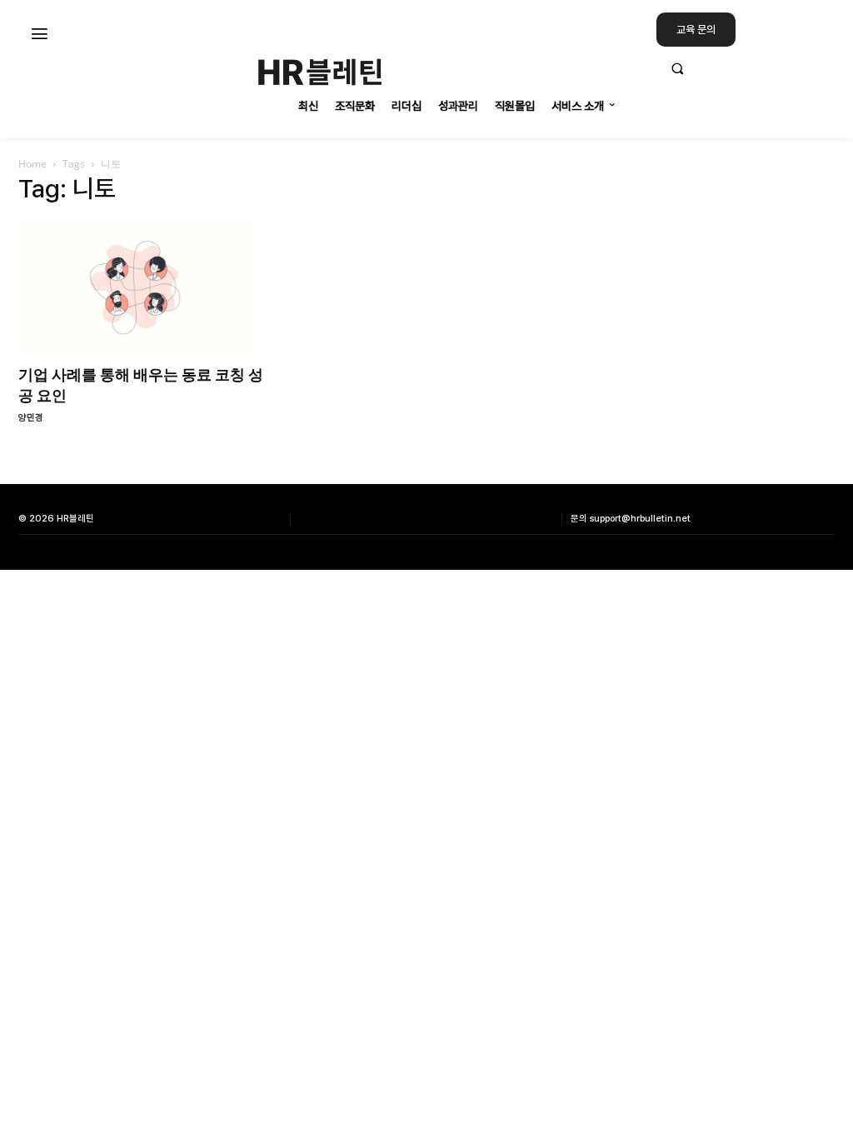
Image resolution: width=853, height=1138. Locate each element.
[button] (746, 68)
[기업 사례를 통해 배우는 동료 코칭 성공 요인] (143, 287)
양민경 (30, 417)
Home (32, 164)
